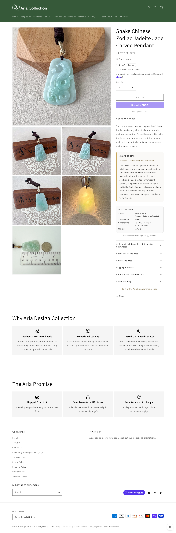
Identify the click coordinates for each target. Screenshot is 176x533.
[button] (25, 17)
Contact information (111, 527)
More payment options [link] (139, 112)
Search (15, 438)
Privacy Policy (18, 471)
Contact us (17, 447)
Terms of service (81, 527)
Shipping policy (96, 527)
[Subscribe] (59, 492)
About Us (16, 442)
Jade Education (19, 457)
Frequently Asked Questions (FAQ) (27, 452)
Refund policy (55, 527)
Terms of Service (19, 476)
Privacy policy (68, 527)
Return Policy (18, 462)
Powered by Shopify (41, 527)
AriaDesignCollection (25, 527)
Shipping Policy (19, 467)
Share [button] (121, 296)
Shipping (119, 69)
